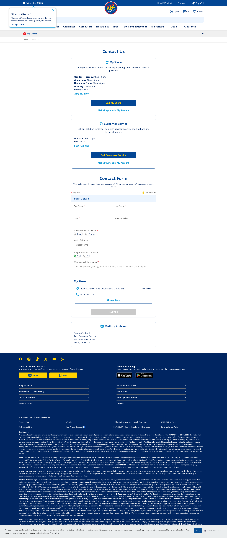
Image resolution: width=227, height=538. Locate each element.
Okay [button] (198, 530)
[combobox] (113, 20)
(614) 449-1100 (81, 93)
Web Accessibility (25, 427)
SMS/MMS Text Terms (168, 422)
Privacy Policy (55, 533)
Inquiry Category (81, 240)
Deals (174, 26)
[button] (212, 530)
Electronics (102, 26)
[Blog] (62, 359)
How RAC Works (165, 3)
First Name (78, 206)
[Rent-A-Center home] (111, 8)
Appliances (69, 26)
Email (76, 218)
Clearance (190, 26)
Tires (115, 26)
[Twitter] (47, 359)
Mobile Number (121, 218)
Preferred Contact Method (85, 230)
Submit (113, 311)
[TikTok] (39, 359)
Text (65, 375)
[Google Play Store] (144, 375)
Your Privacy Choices (74, 427)
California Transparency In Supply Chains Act (130, 422)
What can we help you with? (85, 262)
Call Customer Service (113, 155)
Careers (120, 403)
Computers (85, 26)
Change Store (17, 25)
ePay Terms (70, 422)
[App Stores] (124, 375)
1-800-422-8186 (81, 145)
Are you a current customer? (86, 252)
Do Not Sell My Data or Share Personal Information (132, 427)
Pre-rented (157, 26)
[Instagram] (30, 359)
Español (200, 3)
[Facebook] (22, 359)
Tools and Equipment (134, 26)
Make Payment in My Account (113, 110)
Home (25, 40)
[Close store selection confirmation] (53, 10)
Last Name (119, 206)
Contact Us (182, 3)
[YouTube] (55, 359)
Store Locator (25, 403)
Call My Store (113, 102)
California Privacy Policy (169, 427)
